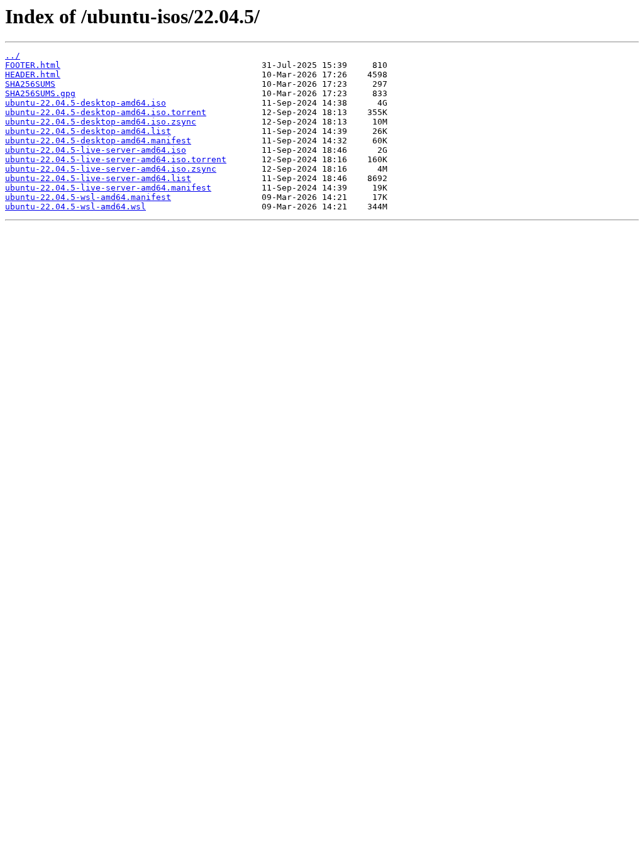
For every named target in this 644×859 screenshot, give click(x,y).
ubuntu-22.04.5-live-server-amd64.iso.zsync (110, 169)
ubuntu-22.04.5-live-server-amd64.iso (95, 150)
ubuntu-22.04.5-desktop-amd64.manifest (98, 140)
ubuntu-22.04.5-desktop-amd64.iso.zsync (100, 121)
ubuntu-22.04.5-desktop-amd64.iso (85, 103)
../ (12, 55)
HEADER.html (32, 74)
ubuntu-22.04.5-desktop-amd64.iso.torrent (105, 112)
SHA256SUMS (30, 84)
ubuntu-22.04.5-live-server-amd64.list (98, 178)
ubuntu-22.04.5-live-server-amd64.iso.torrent (115, 159)
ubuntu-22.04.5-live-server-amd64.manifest (108, 187)
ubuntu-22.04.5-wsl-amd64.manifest (88, 197)
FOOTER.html (32, 65)
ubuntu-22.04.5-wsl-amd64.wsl (75, 206)
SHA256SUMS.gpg (40, 93)
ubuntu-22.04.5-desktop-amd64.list (88, 131)
